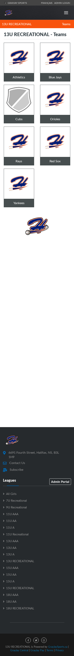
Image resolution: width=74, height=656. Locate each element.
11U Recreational (17, 534)
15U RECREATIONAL (20, 588)
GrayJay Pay (37, 650)
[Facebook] (28, 640)
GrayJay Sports (17, 2)
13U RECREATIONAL (17, 24)
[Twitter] (36, 640)
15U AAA (12, 568)
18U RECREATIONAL (20, 608)
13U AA (11, 548)
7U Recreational (16, 500)
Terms (49, 650)
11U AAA (12, 514)
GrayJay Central (19, 650)
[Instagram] (43, 640)
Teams (66, 24)
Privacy (59, 650)
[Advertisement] (37, 281)
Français (47, 2)
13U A (10, 554)
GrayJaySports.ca (57, 646)
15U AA (11, 574)
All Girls (11, 494)
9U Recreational (16, 507)
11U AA (11, 521)
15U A (10, 581)
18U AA (11, 601)
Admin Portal (60, 481)
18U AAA (12, 595)
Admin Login (62, 2)
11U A (10, 527)
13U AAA (12, 541)
